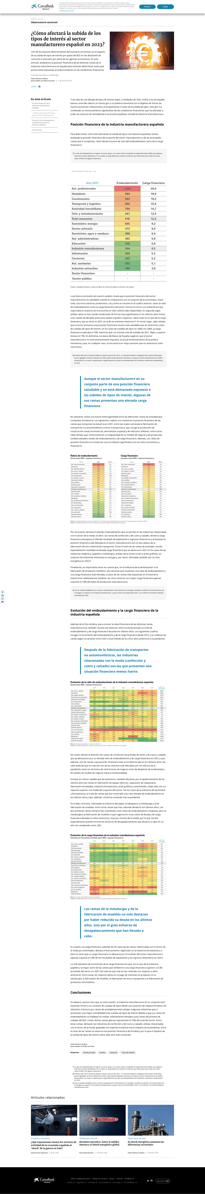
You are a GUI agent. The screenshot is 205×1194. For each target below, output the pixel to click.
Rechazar (147, 6)
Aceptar (165, 6)
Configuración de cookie (66, 10)
